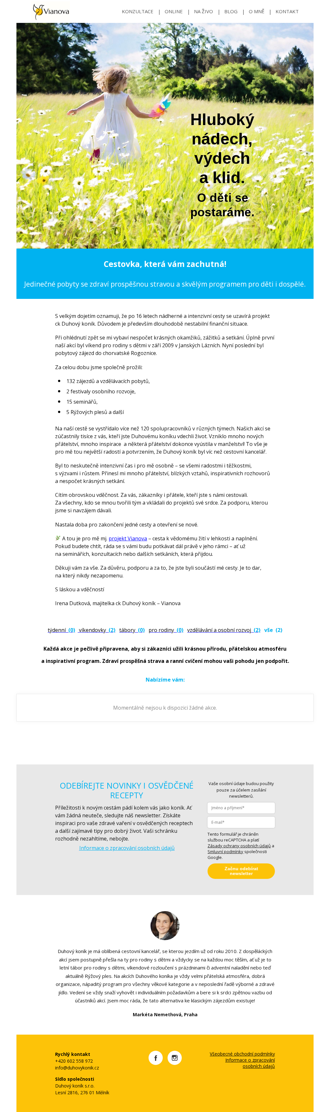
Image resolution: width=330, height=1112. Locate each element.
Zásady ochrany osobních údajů (239, 846)
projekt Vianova (128, 538)
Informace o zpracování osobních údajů (250, 1063)
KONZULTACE (137, 11)
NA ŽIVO (203, 11)
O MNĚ (256, 11)
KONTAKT (287, 11)
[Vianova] (50, 11)
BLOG (231, 11)
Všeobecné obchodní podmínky (242, 1054)
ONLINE (174, 11)
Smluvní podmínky (225, 851)
